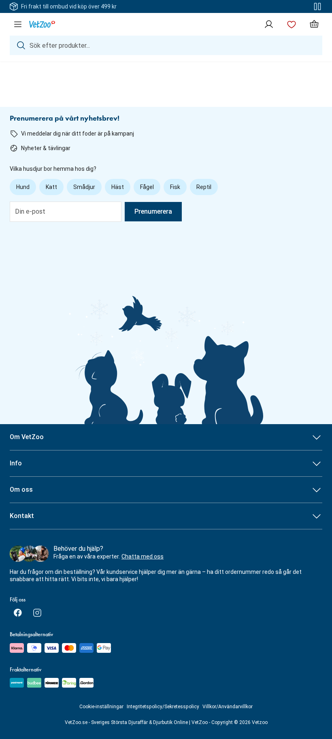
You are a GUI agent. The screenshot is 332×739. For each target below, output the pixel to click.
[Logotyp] (42, 24)
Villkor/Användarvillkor (227, 706)
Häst (117, 187)
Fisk (175, 187)
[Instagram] (37, 613)
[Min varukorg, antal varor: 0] (314, 24)
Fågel (147, 187)
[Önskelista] (291, 24)
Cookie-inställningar (101, 706)
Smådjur (84, 187)
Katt (51, 187)
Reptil (203, 187)
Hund (23, 187)
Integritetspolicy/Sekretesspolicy (163, 706)
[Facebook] (18, 613)
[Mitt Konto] (269, 24)
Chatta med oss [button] (142, 556)
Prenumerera (153, 211)
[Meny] (18, 24)
